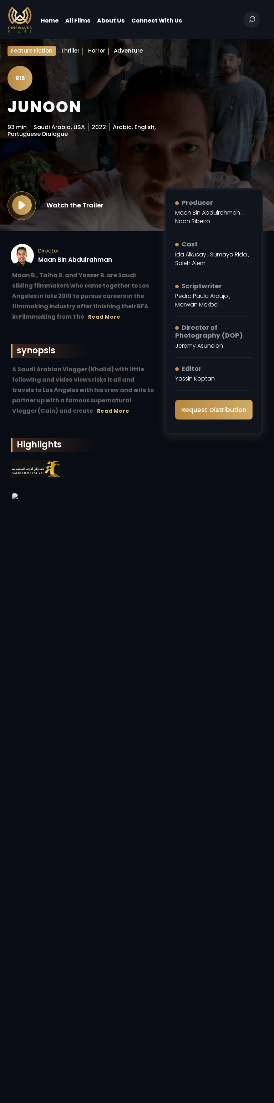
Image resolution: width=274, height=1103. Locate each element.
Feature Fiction (31, 50)
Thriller (70, 50)
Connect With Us (156, 20)
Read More (104, 316)
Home (50, 20)
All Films (77, 20)
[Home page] (19, 19)
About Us (111, 20)
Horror (96, 50)
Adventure (128, 50)
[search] (252, 19)
